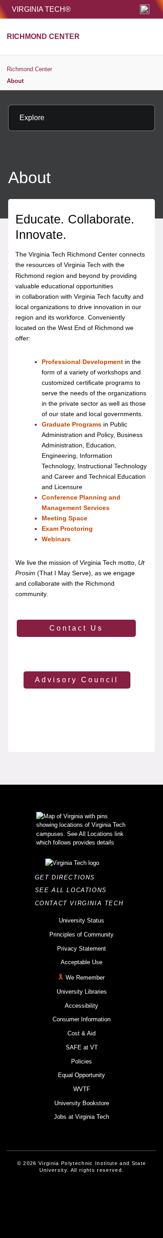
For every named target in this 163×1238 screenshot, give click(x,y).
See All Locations (73, 890)
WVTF (81, 1089)
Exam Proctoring (67, 528)
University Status (81, 920)
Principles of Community (81, 934)
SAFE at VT (82, 1047)
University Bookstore (81, 1103)
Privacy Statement (81, 948)
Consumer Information (81, 1019)
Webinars (56, 539)
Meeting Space (64, 518)
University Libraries (82, 991)
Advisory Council (77, 680)
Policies (81, 1061)
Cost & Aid (81, 1033)
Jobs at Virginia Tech (81, 1116)
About (15, 81)
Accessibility (81, 1005)
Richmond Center (29, 69)
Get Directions (68, 877)
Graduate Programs (71, 424)
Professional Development (82, 361)
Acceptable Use (81, 962)
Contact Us (76, 628)
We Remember (85, 977)
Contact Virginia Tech (82, 903)
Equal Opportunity (81, 1075)
